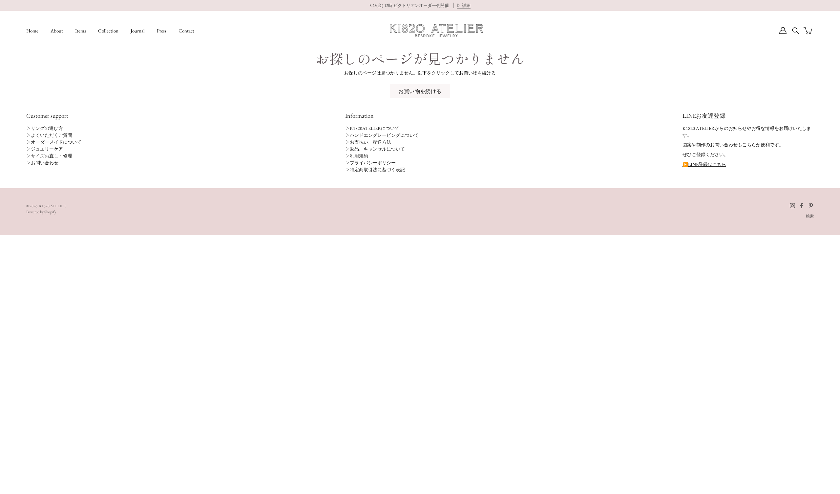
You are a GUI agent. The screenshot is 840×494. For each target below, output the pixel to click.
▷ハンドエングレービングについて (382, 135)
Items (80, 31)
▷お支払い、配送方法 (368, 142)
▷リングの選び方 (44, 128)
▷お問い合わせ (42, 163)
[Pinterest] (811, 205)
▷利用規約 (356, 156)
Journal (138, 31)
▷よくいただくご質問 (49, 135)
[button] (795, 30)
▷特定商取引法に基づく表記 (375, 170)
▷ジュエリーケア (44, 149)
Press (161, 31)
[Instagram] (792, 205)
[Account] (783, 30)
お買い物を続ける (419, 91)
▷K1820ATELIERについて (372, 128)
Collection (108, 31)
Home (32, 31)
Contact (186, 31)
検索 (810, 216)
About (57, 31)
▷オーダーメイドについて (53, 142)
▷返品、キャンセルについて (375, 149)
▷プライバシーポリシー (370, 163)
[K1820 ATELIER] (436, 30)
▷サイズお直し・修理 (49, 156)
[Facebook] (802, 205)
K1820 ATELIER (52, 206)
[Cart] (808, 30)
